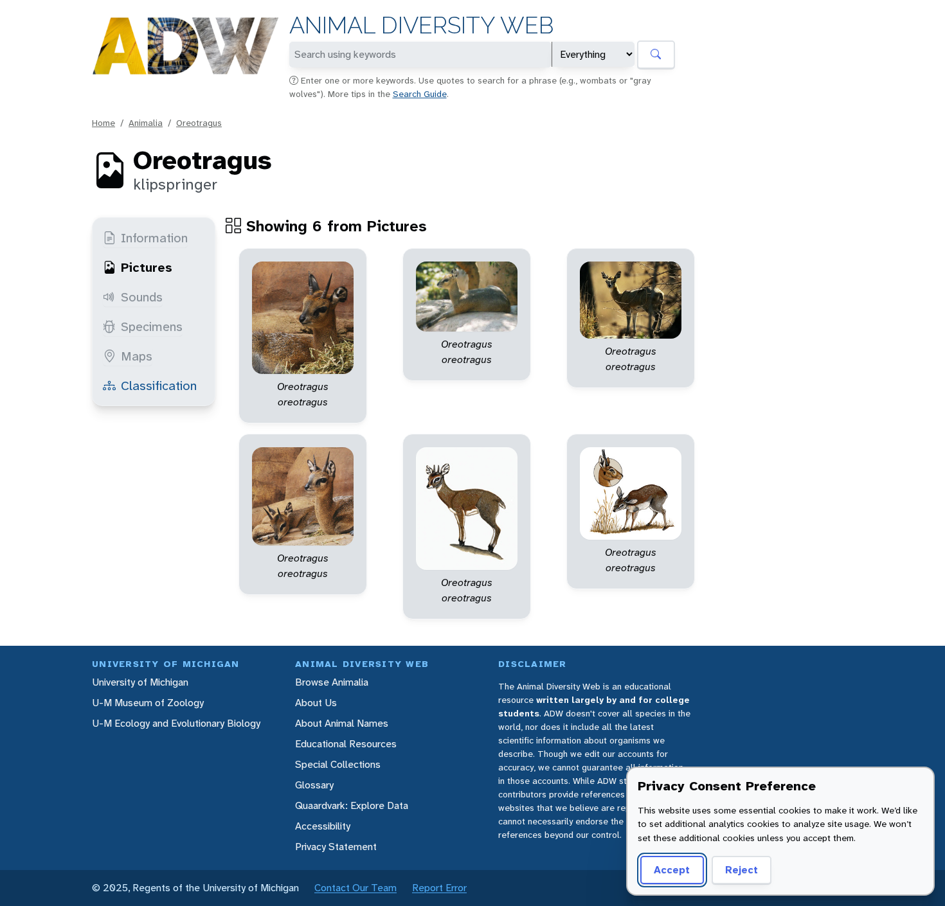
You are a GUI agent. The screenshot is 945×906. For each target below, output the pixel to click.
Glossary (314, 785)
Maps (136, 356)
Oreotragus (199, 123)
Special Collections (338, 764)
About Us (316, 702)
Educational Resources (346, 744)
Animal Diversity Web (421, 25)
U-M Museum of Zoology (148, 702)
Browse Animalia (331, 682)
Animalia (146, 123)
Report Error (439, 887)
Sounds (142, 297)
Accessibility (322, 826)
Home (103, 123)
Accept (672, 869)
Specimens (152, 326)
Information (154, 237)
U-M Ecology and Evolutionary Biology (176, 723)
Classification (159, 385)
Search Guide (420, 94)
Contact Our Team (355, 887)
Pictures (146, 267)
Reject (741, 869)
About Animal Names (341, 723)
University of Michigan (140, 682)
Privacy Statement (336, 846)
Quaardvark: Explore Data (351, 805)
